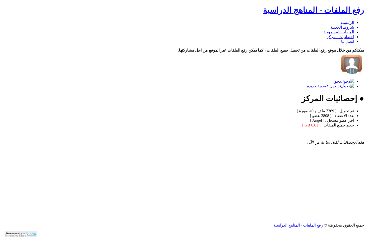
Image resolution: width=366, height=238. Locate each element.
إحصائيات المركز (340, 37)
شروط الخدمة (342, 27)
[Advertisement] (214, 188)
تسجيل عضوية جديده (324, 86)
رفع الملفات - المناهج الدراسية (313, 9)
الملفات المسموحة (338, 32)
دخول (336, 81)
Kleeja (31, 234)
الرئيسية (347, 22)
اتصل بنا (347, 41)
